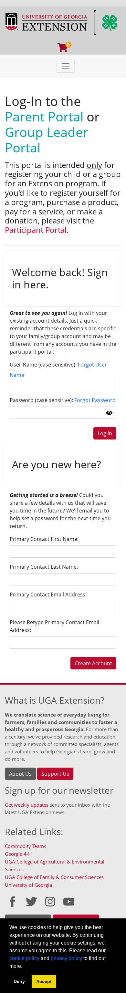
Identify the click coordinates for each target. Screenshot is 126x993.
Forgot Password (95, 400)
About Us (20, 773)
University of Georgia (28, 885)
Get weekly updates (26, 805)
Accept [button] (44, 981)
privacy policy (66, 958)
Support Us (55, 773)
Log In (105, 433)
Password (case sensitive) (41, 400)
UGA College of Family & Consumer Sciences (54, 877)
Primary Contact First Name (43, 539)
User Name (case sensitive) (42, 364)
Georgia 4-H (18, 854)
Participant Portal (36, 229)
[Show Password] (109, 413)
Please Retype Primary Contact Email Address (54, 626)
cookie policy (24, 958)
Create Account (93, 663)
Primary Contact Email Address (47, 594)
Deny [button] (19, 981)
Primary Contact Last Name (43, 566)
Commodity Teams (25, 846)
